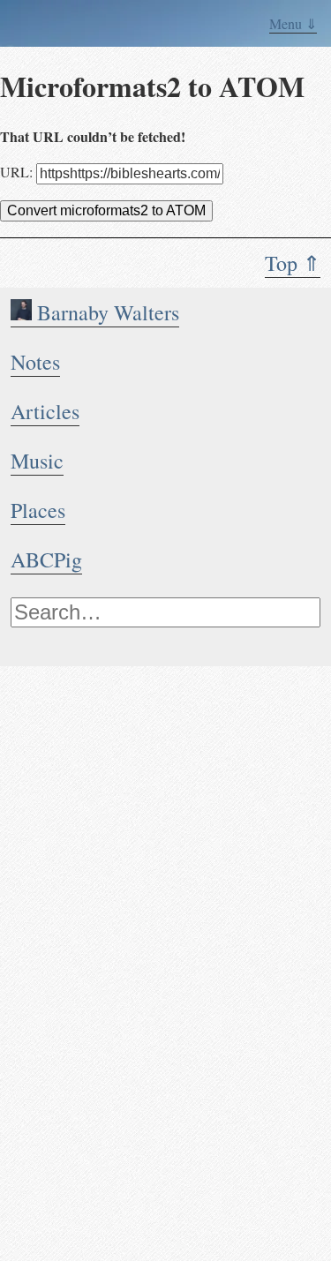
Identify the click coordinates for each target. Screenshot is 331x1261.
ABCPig (46, 559)
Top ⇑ (292, 263)
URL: (18, 171)
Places (38, 510)
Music (37, 461)
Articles (45, 411)
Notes (35, 362)
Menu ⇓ (293, 23)
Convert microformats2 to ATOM (106, 210)
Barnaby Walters (105, 312)
